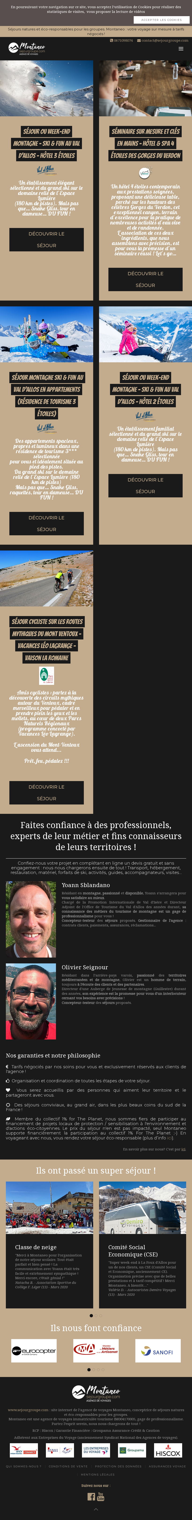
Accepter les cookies (161, 20)
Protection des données (118, 1466)
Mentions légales (98, 1474)
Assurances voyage (167, 1466)
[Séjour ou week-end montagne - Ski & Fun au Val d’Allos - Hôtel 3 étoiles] (46, 180)
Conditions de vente (68, 1466)
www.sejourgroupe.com (28, 1409)
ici (169, 1138)
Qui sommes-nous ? (24, 1466)
